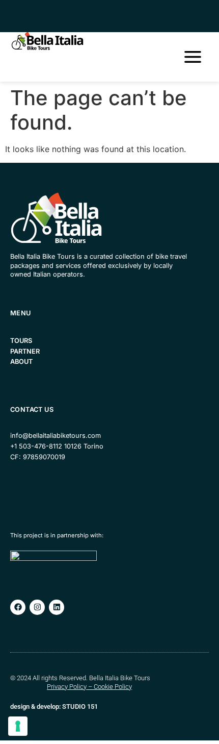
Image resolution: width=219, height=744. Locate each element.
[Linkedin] (56, 607)
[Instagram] (37, 607)
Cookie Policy (113, 686)
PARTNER (25, 351)
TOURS (21, 340)
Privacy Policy (67, 686)
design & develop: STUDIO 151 (54, 706)
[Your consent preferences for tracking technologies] (18, 726)
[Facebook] (17, 607)
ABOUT (21, 361)
